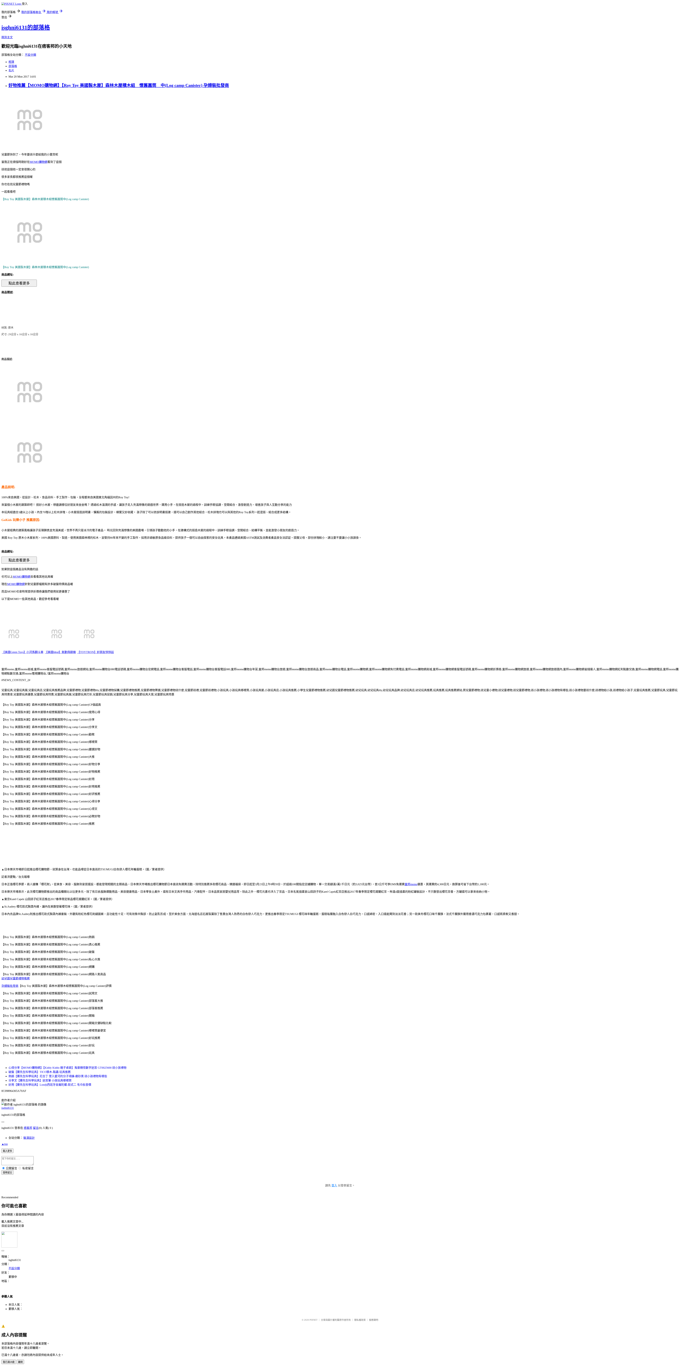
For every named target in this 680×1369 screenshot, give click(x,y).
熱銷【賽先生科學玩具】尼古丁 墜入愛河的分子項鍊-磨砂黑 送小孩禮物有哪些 (57, 1076)
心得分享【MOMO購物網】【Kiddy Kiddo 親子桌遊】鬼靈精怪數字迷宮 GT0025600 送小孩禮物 (67, 1067)
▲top (4, 1144)
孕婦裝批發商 (9, 985)
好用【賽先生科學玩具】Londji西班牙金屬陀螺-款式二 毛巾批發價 (49, 1084)
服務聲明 (373, 1320)
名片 (11, 70)
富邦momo (411, 884)
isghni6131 (7, 1107)
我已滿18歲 (9, 1362)
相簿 (11, 61)
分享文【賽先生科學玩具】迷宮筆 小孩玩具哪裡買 (40, 1080)
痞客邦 (28, 1127)
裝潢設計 (29, 1137)
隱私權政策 (360, 1320)
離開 (20, 1362)
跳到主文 (7, 37)
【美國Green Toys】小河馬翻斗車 (22, 652)
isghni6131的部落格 (25, 27)
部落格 (12, 66)
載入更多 (7, 1151)
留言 (36, 1127)
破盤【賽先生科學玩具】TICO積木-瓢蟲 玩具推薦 (39, 1071)
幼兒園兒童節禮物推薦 (15, 978)
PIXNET (314, 1320)
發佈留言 (7, 1172)
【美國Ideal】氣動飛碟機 (60, 652)
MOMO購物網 (38, 161)
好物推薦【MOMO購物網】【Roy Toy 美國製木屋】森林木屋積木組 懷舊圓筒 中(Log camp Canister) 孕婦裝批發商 (118, 85)
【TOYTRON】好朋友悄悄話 (95, 652)
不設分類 (30, 54)
